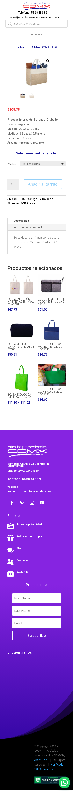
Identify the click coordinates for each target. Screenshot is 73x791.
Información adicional (27, 227)
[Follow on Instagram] (32, 502)
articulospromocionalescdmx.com (30, 491)
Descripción (21, 220)
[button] (47, 60)
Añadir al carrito (43, 184)
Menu (38, 34)
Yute (32, 203)
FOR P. (25, 203)
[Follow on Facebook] (11, 502)
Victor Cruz (40, 760)
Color (12, 164)
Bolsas (46, 199)
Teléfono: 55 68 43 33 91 (33, 12)
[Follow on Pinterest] (22, 502)
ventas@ (12, 486)
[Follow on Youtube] (42, 502)
